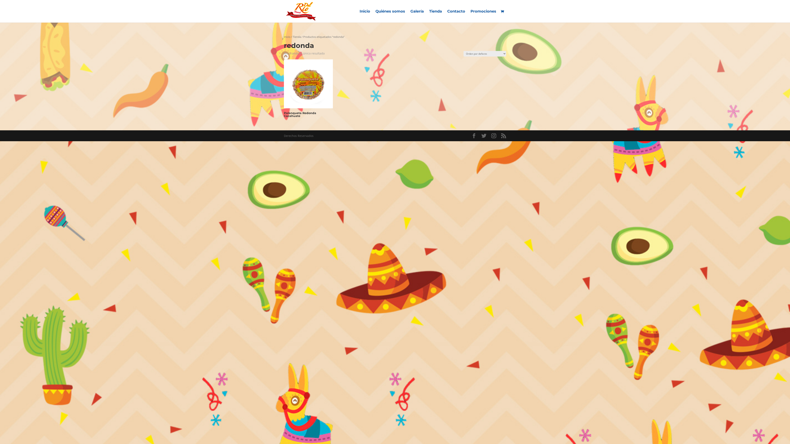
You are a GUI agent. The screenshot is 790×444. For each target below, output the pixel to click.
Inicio (365, 12)
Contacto (456, 12)
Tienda (435, 12)
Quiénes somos (390, 12)
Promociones (483, 12)
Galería (417, 12)
